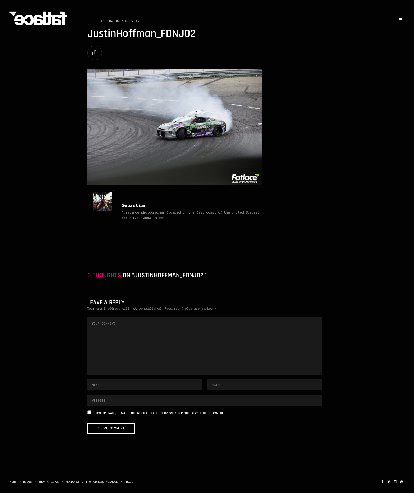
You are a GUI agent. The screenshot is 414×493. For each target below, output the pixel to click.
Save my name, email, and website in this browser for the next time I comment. (160, 413)
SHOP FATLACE (49, 481)
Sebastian (134, 205)
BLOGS (27, 481)
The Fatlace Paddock (102, 481)
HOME (13, 481)
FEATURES (72, 481)
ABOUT (129, 481)
